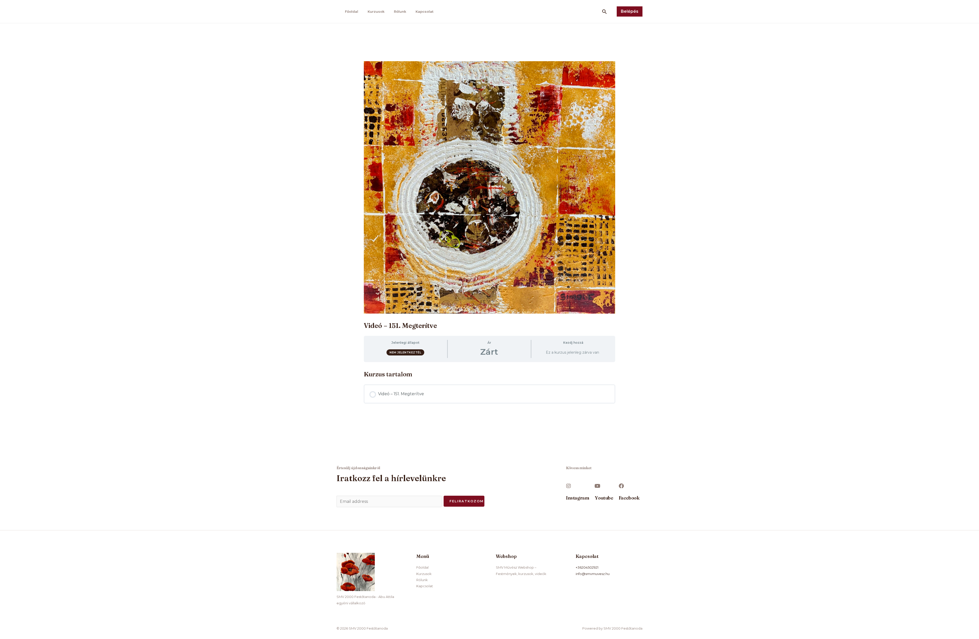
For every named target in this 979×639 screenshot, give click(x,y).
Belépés (629, 11)
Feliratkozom (466, 501)
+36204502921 (587, 567)
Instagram (577, 498)
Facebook (629, 498)
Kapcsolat (424, 11)
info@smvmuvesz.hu (593, 574)
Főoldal (351, 11)
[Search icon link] (604, 11)
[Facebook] (621, 486)
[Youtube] (597, 486)
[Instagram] (568, 486)
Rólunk (400, 11)
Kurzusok (376, 11)
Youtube (604, 498)
